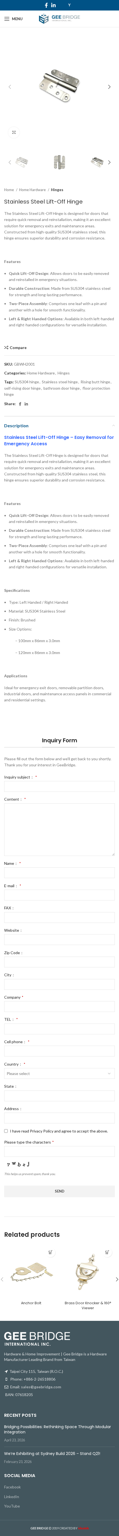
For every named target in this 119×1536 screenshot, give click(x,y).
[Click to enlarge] (13, 132)
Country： (14, 1064)
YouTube (12, 1506)
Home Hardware (32, 190)
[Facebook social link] (46, 5)
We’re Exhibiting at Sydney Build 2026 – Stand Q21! (52, 1453)
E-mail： (12, 885)
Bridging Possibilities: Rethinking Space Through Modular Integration (57, 1429)
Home (9, 190)
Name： (12, 863)
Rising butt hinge (95, 381)
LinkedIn (11, 1496)
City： (9, 974)
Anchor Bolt (31, 1303)
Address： (13, 1108)
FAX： (9, 907)
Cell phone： (16, 1041)
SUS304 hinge (27, 381)
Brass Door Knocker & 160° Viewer (88, 1305)
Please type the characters (29, 1142)
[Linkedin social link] (53, 5)
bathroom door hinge (61, 388)
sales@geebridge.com (41, 1386)
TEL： (11, 1019)
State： (11, 1086)
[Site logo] (59, 18)
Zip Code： (14, 952)
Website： (13, 930)
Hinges (57, 190)
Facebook (12, 1487)
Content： (15, 799)
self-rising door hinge (22, 388)
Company (13, 997)
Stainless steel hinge (60, 381)
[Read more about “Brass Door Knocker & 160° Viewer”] (107, 1252)
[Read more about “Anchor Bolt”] (50, 1252)
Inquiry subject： (20, 777)
